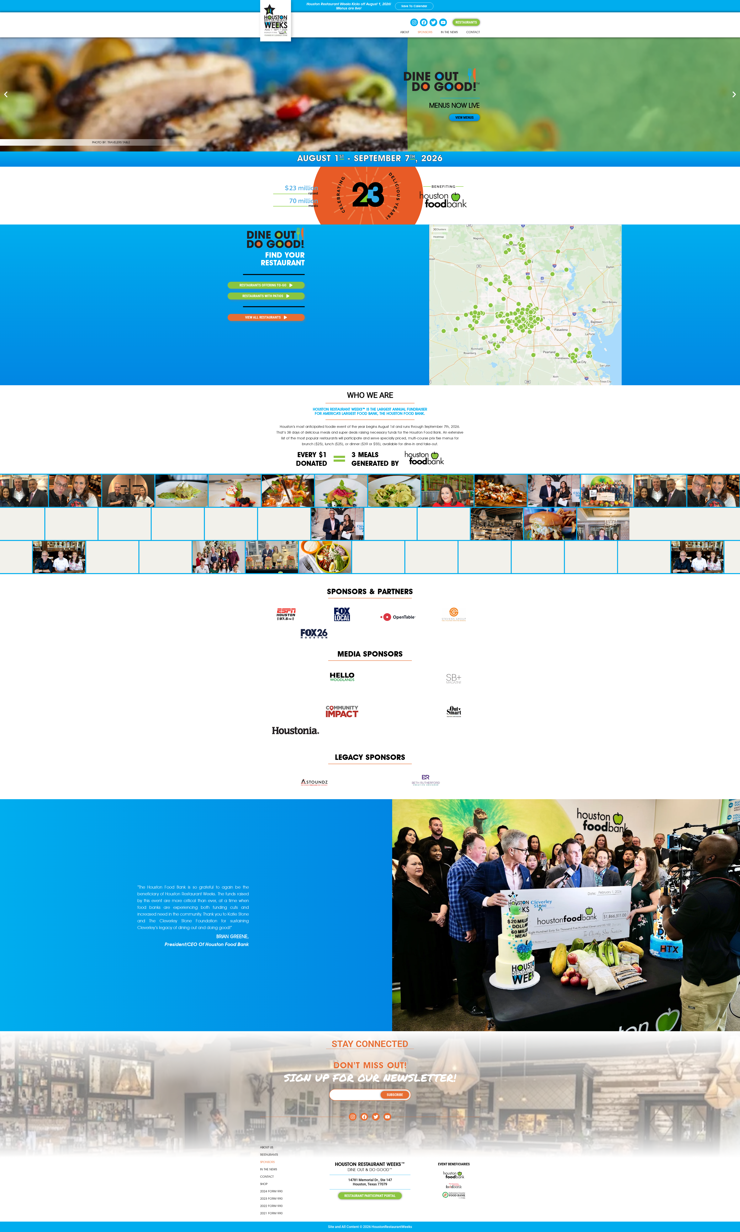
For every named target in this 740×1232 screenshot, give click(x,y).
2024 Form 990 (271, 1191)
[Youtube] (443, 22)
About (404, 32)
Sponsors (425, 32)
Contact (473, 32)
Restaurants (269, 1154)
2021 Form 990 (271, 1213)
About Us (266, 1147)
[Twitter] (433, 22)
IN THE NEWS (449, 32)
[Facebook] (424, 22)
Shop (263, 1184)
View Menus (464, 117)
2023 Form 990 (271, 1198)
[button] (6, 94)
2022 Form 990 (271, 1206)
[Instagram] (414, 22)
